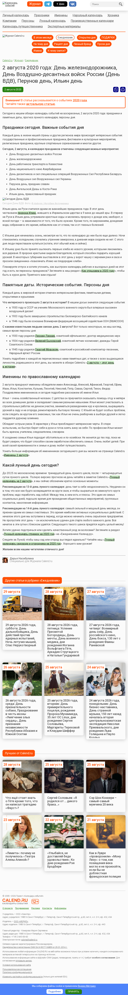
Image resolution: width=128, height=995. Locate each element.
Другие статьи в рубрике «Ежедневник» (32, 580)
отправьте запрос (24, 961)
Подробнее (54, 991)
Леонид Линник (45, 335)
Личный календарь (15, 15)
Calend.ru (7, 60)
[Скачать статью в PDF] (115, 89)
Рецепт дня (61, 44)
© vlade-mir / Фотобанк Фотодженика (50, 203)
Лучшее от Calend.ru (19, 753)
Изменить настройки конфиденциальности (22, 977)
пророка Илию (27, 212)
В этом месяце (43, 37)
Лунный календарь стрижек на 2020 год (29, 534)
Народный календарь (87, 15)
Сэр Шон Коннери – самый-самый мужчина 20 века (102, 801)
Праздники (41, 15)
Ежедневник (65, 37)
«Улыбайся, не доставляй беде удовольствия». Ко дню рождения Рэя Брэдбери (60, 859)
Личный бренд (82, 44)
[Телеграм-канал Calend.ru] (48, 4)
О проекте (7, 908)
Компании (9, 20)
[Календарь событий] (13, 4)
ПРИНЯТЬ (73, 991)
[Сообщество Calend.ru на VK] (72, 4)
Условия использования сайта (16, 965)
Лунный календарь (52, 20)
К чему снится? (57, 50)
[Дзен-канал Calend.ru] (60, 4)
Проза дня (103, 44)
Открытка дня (87, 37)
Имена (38, 50)
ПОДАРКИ (108, 37)
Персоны (28, 20)
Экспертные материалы (64, 26)
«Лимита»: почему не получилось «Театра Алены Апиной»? (20, 856)
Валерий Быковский (48, 340)
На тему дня (41, 44)
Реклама (35, 908)
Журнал (18, 60)
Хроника (113, 15)
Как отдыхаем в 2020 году (98, 270)
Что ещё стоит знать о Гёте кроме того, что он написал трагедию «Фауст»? (22, 803)
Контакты (47, 908)
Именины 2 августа (16, 455)
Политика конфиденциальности (17, 972)
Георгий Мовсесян (46, 349)
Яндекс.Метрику (87, 986)
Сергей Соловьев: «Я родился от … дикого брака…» (62, 801)
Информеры (60, 908)
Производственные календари (92, 20)
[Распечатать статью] (123, 89)
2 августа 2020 (12, 89)
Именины (61, 15)
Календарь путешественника (22, 26)
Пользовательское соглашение (16, 969)
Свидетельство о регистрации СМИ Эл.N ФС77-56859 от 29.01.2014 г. (34, 947)
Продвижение (22, 908)
